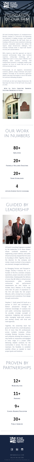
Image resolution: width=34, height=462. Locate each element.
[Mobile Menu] (29, 4)
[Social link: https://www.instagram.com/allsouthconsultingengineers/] (22, 449)
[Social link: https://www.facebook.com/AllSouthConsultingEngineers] (11, 449)
